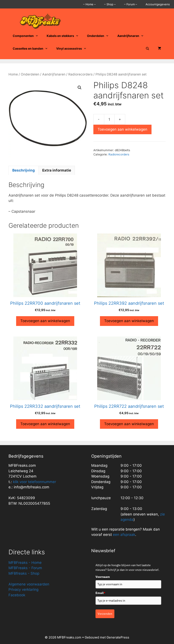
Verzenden (105, 614)
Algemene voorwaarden (28, 584)
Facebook (16, 595)
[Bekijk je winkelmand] (160, 48)
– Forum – (130, 4)
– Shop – (110, 4)
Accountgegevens (158, 4)
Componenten (23, 36)
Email (100, 593)
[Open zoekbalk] (147, 48)
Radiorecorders (80, 74)
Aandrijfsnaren (128, 36)
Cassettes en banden (28, 48)
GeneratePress (118, 637)
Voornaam (102, 577)
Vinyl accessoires (69, 48)
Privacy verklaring (23, 589)
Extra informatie (56, 170)
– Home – (89, 4)
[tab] (23, 170)
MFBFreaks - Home (25, 562)
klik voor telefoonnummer (34, 482)
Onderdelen (95, 36)
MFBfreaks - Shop (23, 573)
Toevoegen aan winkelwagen (122, 129)
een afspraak (123, 534)
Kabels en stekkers (60, 36)
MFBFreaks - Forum (25, 568)
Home (13, 74)
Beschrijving (23, 170)
